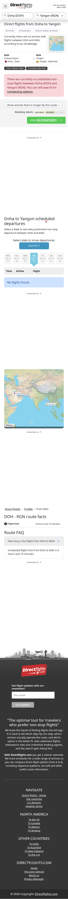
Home (34, 868)
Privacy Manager (34, 879)
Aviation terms (34, 806)
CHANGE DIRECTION (38, 68)
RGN (38, 55)
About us (34, 875)
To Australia (34, 847)
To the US (34, 819)
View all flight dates (44, 120)
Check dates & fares (46, 30)
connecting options (20, 92)
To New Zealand (34, 851)
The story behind (34, 871)
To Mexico (34, 827)
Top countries (34, 799)
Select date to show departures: (34, 240)
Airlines (10, 30)
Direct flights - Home (34, 795)
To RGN (28, 509)
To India (34, 843)
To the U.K (34, 854)
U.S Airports (34, 802)
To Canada (34, 823)
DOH (6, 55)
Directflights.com (46, 894)
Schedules (25, 30)
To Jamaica (34, 830)
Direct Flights (12, 509)
